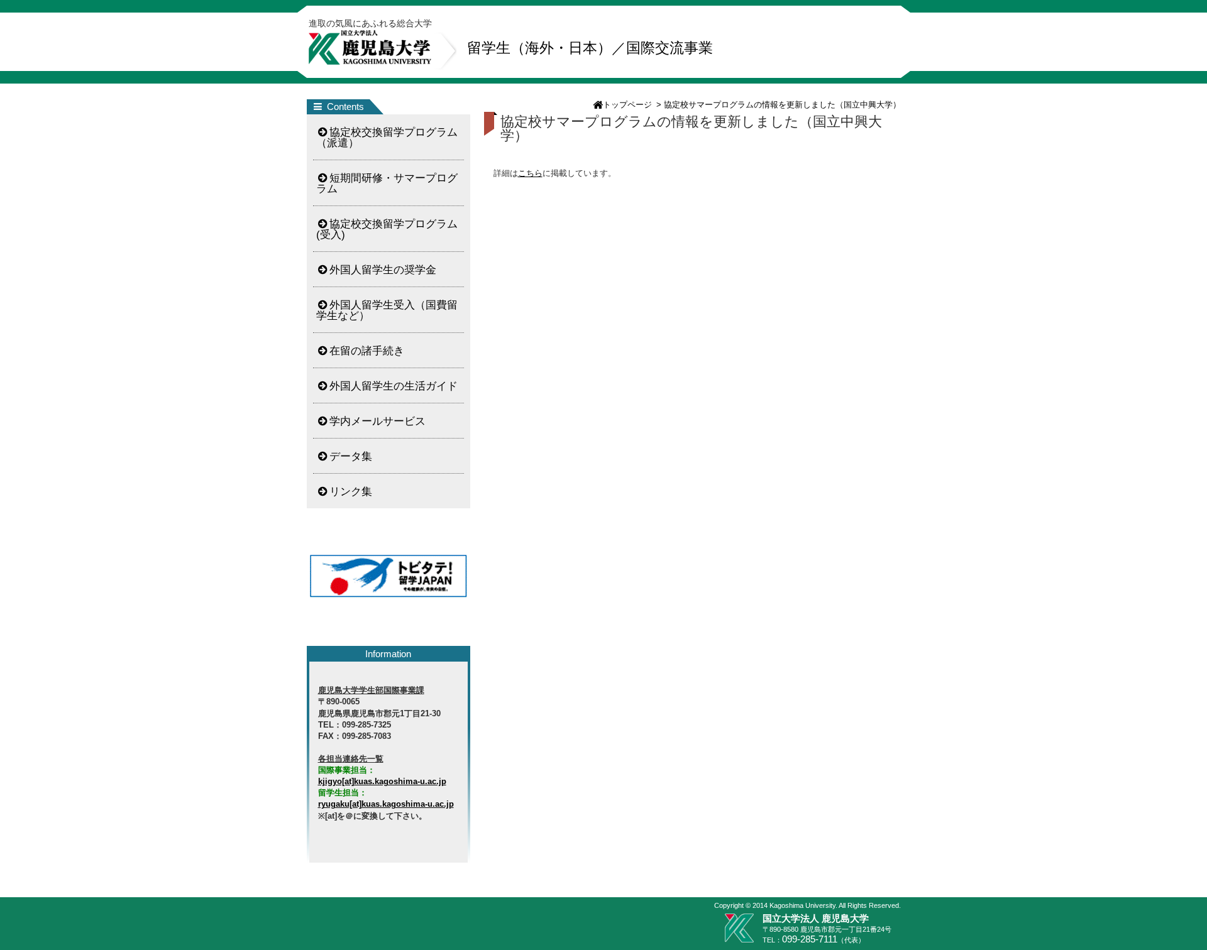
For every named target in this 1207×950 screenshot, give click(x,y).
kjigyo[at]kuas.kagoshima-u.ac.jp (382, 781)
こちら (530, 173)
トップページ (627, 104)
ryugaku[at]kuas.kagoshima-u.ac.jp (386, 804)
